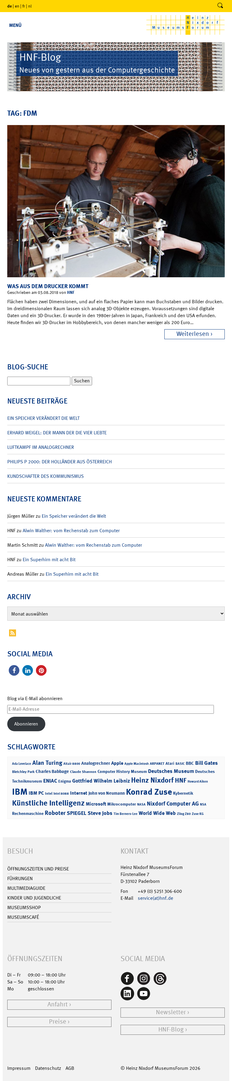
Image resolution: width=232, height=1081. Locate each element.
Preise (57, 1022)
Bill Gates (206, 763)
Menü (15, 25)
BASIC (180, 763)
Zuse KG (198, 814)
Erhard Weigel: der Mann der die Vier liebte (57, 433)
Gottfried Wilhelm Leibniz (101, 780)
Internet (78, 793)
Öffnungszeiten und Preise (38, 869)
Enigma (64, 781)
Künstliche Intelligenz (48, 803)
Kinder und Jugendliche (34, 898)
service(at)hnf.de (155, 898)
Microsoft (96, 804)
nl (30, 6)
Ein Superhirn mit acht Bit (49, 559)
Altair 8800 (71, 763)
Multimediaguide (26, 888)
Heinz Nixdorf (152, 780)
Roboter (55, 813)
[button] (14, 670)
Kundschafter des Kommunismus (45, 476)
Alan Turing (47, 763)
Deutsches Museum (171, 771)
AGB (70, 1068)
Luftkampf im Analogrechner (40, 447)
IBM (19, 791)
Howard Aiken (198, 781)
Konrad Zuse (149, 791)
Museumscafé (23, 917)
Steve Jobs (100, 813)
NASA (141, 804)
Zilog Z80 (184, 814)
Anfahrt (57, 1004)
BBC (190, 763)
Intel (48, 793)
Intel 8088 (61, 793)
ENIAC (50, 780)
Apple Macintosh (136, 763)
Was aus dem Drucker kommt (48, 286)
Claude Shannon (83, 771)
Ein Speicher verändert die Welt (43, 418)
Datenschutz (48, 1068)
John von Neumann (107, 793)
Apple (117, 763)
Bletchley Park (23, 771)
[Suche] (220, 6)
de (9, 6)
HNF (70, 292)
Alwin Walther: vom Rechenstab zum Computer (71, 530)
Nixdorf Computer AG (173, 803)
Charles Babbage (52, 771)
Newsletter (171, 1012)
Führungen (20, 878)
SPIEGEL (76, 813)
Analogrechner (95, 763)
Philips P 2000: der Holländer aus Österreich (59, 461)
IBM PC (36, 793)
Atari (170, 763)
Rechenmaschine (28, 813)
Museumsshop (24, 907)
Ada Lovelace (21, 763)
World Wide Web (157, 813)
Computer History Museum (122, 771)
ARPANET (157, 763)
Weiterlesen (192, 334)
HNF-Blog (171, 1029)
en (17, 6)
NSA (203, 804)
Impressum (19, 1068)
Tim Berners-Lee (125, 814)
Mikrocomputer (121, 804)
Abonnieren (26, 724)
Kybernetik (183, 793)
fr (23, 6)
